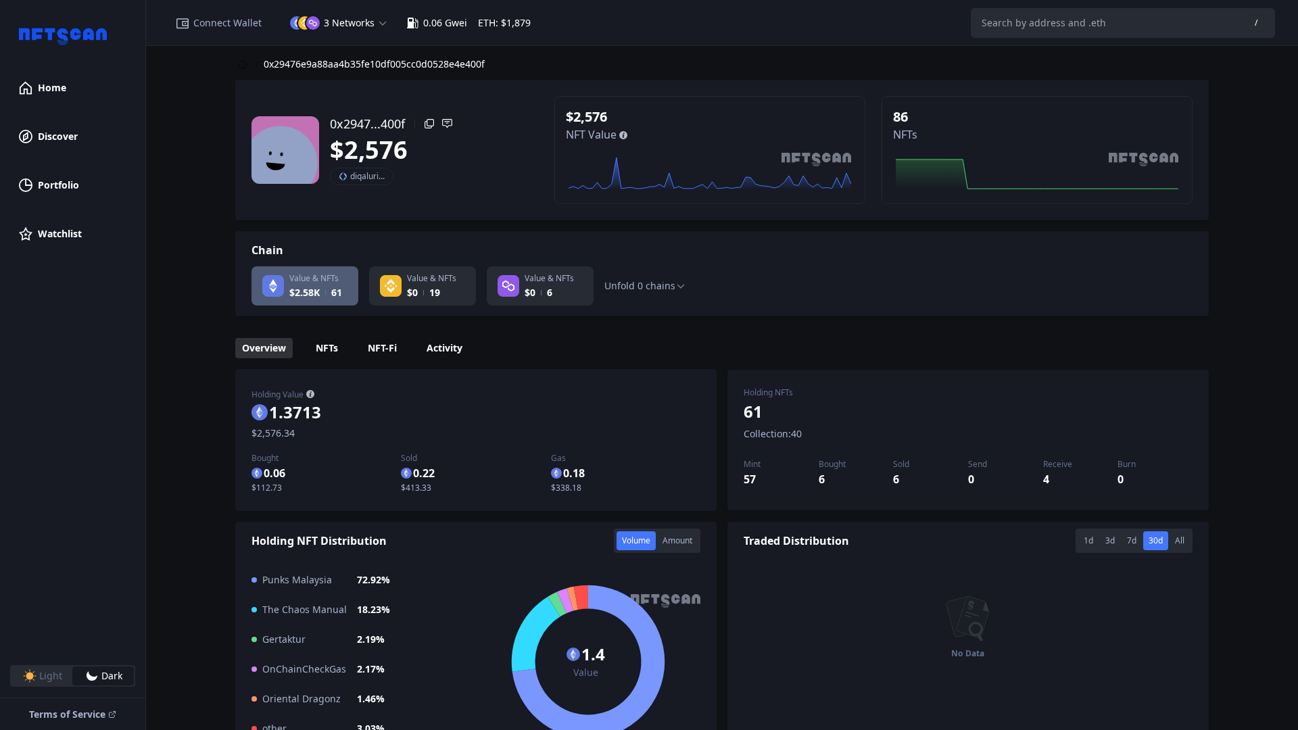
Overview (264, 347)
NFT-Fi (382, 347)
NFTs (327, 347)
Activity (444, 347)
